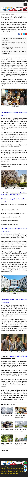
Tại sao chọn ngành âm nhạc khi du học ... (20, 430)
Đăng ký (25, 1)
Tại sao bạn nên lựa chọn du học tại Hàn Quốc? (21, 444)
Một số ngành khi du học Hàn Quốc (7, 444)
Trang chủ (3, 14)
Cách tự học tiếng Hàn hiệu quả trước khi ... (20, 416)
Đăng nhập (18, 1)
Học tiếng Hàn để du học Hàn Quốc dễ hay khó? (7, 430)
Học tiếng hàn (14, 14)
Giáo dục (8, 14)
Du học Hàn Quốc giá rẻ (6, 415)
